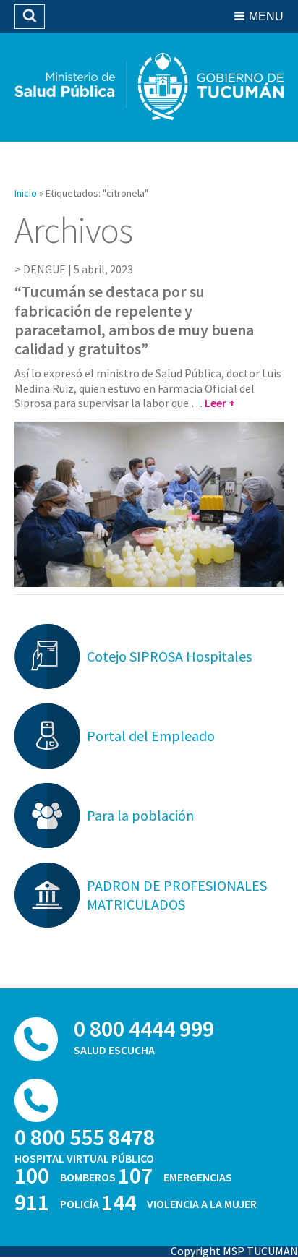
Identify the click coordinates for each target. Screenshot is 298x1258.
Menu (266, 16)
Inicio (25, 193)
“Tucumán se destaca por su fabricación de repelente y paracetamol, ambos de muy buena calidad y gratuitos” (134, 320)
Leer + (220, 402)
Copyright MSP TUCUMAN (234, 1251)
